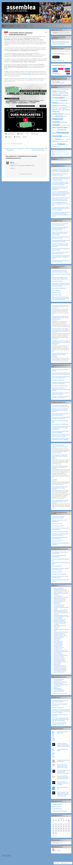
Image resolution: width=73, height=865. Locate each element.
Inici (3, 26)
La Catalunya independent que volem (61, 684)
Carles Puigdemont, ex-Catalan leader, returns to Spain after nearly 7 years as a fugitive (60, 456)
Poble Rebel (56, 602)
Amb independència (58, 688)
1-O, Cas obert (56, 606)
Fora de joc (56, 668)
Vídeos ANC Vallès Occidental (61, 549)
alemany (61, 625)
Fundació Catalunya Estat (59, 691)
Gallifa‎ (69, 103)
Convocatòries (13, 143)
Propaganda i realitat (56, 292)
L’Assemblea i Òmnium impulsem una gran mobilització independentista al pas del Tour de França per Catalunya (60, 209)
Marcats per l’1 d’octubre (58, 620)
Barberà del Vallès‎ (66, 89)
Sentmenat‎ (65, 136)
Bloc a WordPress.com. (6, 855)
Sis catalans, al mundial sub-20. (58, 380)
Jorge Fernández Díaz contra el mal (61, 593)
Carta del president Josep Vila (58, 525)
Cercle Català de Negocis (59, 689)
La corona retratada (57, 595)
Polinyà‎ (65, 114)
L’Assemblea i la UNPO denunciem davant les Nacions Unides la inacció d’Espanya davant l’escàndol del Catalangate (61, 178)
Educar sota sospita (57, 617)
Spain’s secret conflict (58, 672)
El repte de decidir (57, 661)
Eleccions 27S (61, 103)
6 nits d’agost (56, 590)
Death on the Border (58, 588)
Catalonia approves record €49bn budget (60, 424)
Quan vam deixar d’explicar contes (59, 288)
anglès (64, 623)
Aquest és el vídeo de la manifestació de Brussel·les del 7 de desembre (63, 783)
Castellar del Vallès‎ (62, 91)
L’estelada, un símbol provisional (60, 655)
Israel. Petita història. (56, 290)
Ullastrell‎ (62, 139)
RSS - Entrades (57, 850)
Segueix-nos (56, 57)
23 (53, 830)
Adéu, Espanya (57, 657)
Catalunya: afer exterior (58, 637)
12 (61, 826)
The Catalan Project (57, 680)
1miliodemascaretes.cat (28, 74)
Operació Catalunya (58, 645)
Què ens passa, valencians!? (59, 660)
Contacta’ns (15, 25)
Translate (62, 83)
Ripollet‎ (62, 122)
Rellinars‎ (65, 116)
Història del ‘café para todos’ (59, 665)
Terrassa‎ (58, 139)
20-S (55, 623)
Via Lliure (66, 141)
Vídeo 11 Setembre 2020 (57, 566)
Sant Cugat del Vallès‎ (59, 127)
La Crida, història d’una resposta (60, 670)
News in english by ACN (59, 402)
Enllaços (28, 25)
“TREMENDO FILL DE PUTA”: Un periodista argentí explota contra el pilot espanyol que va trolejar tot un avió (61, 342)
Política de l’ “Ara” (58, 220)
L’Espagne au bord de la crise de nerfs (61, 629)
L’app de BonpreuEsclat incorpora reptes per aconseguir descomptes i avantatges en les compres (61, 257)
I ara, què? (56, 628)
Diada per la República (56, 100)
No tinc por (56, 687)
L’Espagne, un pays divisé (59, 589)
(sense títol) (54, 479)
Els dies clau (56, 639)
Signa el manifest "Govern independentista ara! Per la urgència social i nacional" (62, 766)
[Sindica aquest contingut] (52, 37)
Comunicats (56, 95)
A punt (55, 89)
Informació (55, 105)
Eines (17, 143)
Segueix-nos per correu (58, 48)
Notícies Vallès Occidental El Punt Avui (61, 366)
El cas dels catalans (57, 652)
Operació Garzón (57, 664)
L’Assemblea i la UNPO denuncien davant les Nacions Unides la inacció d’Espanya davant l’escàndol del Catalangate (61, 284)
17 (55, 828)
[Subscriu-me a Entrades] (53, 850)
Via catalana (61, 141)
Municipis (53, 108)
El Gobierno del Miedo (58, 601)
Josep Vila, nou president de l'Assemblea (60, 531)
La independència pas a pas (59, 666)
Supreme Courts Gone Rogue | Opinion (60, 446)
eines (54, 693)
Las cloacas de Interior (58, 643)
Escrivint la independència (59, 679)
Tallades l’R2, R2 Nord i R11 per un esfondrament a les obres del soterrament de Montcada (61, 389)
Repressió (57, 119)
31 (55, 833)
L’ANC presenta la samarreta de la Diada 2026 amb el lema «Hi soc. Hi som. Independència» (60, 188)
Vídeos (61, 144)
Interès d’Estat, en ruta (58, 641)
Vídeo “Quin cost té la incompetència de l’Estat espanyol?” (15, 149)
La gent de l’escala (57, 619)
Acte (53, 89)
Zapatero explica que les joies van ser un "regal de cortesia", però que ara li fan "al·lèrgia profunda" (60, 233)
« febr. (53, 836)
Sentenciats (56, 603)
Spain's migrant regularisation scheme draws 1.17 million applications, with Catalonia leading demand (61, 428)
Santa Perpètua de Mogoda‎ (65, 125)
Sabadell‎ (56, 125)
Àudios (59, 146)
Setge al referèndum (58, 642)
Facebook (54, 159)
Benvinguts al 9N (57, 646)
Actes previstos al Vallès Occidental (58, 38)
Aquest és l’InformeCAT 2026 (58, 707)
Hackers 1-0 (56, 626)
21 (66, 828)
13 (63, 826)
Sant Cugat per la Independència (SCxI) (26, 165)
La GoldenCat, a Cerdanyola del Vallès (59, 385)
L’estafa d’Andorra (57, 599)
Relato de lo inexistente (58, 621)
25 (58, 830)
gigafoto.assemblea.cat (56, 806)
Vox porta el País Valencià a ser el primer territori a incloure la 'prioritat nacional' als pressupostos (60, 245)
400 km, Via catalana (58, 654)
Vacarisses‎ (68, 139)
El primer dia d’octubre (58, 635)
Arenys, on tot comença (58, 605)
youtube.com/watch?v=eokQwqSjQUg (59, 811)
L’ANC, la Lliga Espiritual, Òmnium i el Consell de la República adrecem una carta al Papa (61, 204)
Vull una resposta (57, 686)
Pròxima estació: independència (60, 669)
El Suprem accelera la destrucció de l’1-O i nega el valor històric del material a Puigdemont (60, 354)
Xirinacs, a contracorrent (58, 592)
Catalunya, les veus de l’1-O (59, 634)
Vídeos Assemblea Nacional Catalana (59, 513)
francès (64, 625)
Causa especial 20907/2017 (59, 616)
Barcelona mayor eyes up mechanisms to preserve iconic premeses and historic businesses (60, 410)
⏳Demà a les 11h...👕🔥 (57, 523)
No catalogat (60, 108)
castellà (61, 623)
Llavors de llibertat (57, 663)
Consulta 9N (65, 95)
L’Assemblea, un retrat (58, 647)
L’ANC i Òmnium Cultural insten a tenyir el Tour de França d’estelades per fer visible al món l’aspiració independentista (60, 43)
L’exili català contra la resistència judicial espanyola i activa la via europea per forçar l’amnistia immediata (60, 318)
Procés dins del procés (58, 611)
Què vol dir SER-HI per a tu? (57, 540)
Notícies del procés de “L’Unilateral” (58, 267)
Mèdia (56, 108)
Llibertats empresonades (58, 615)
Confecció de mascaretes (57, 571)
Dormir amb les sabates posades (60, 612)
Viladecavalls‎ (54, 144)
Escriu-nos (35, 25)
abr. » (56, 836)
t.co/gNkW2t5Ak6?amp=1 (57, 808)
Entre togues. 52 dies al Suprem (60, 610)
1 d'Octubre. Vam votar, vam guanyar (59, 574)
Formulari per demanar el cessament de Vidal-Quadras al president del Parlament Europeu (63, 745)
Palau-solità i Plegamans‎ (64, 109)
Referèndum (59, 116)
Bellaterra (55, 91)
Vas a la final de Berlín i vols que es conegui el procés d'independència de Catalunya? (63, 772)
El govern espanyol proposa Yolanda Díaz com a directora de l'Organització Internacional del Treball (60, 228)
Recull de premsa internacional (58, 444)
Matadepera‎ (64, 105)
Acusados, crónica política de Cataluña (61, 607)
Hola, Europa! (56, 656)
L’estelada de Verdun (58, 650)
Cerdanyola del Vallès (63, 93)
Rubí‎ (66, 122)
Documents (22, 25)
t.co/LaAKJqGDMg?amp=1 (57, 804)
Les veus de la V (57, 648)
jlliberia (12, 162)
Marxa (60, 105)
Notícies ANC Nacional (59, 166)
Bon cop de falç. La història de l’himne (61, 651)
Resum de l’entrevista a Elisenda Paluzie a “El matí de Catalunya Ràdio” (35, 149)
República (56, 122)
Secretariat (62, 132)
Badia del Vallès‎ (59, 89)
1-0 (54, 624)
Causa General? (57, 638)
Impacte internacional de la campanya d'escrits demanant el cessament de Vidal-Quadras (63, 777)
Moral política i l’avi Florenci (57, 281)
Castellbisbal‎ (55, 93)
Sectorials (20, 143)
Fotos (66, 103)
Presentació (8, 25)
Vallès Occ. (55, 141)
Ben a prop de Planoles (56, 294)
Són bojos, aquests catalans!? (59, 659)
